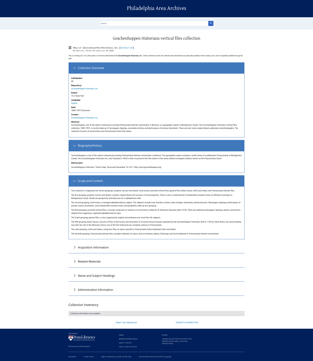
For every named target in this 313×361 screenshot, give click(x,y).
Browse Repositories (128, 339)
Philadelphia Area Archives (156, 8)
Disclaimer (72, 357)
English (74, 103)
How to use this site (128, 347)
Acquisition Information (93, 247)
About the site (125, 343)
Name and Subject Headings (96, 276)
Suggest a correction (187, 322)
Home (121, 335)
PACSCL (165, 335)
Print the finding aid (126, 322)
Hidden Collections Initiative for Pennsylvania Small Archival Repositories (177, 341)
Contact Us (126, 47)
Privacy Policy (89, 357)
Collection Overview (91, 68)
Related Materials (89, 261)
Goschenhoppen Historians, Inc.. (84, 118)
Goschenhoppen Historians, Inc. (84, 88)
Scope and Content (90, 181)
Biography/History (90, 145)
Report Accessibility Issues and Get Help (116, 357)
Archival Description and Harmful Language (155, 357)
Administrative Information (95, 290)
